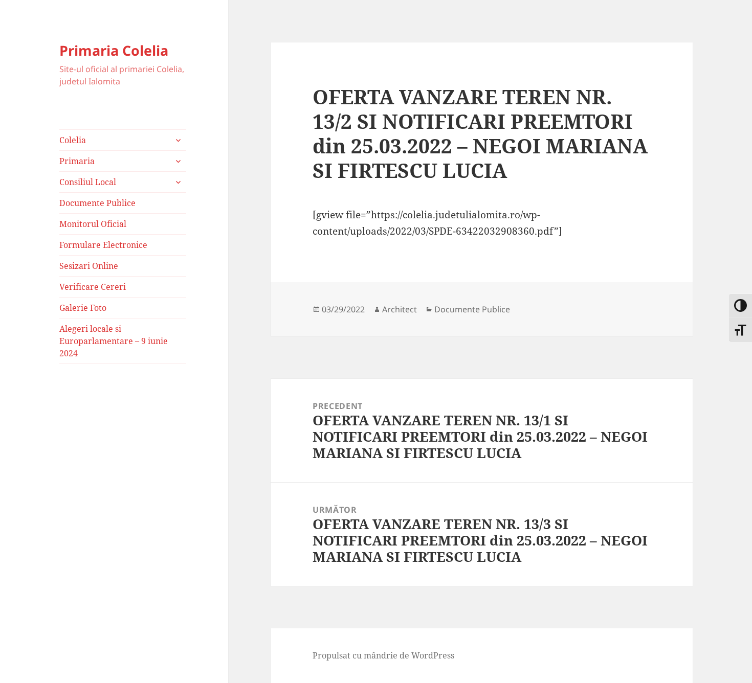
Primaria (77, 161)
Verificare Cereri (92, 286)
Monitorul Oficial (92, 224)
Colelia (72, 140)
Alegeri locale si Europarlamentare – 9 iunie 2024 (113, 341)
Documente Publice (97, 203)
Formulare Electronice (103, 245)
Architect (399, 309)
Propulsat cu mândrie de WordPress (383, 655)
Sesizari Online (88, 265)
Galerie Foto (82, 307)
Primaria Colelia (113, 50)
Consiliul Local (87, 182)
